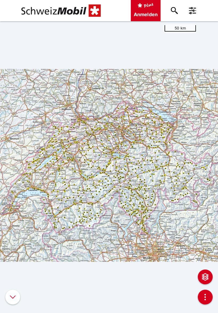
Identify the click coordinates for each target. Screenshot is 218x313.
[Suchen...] (174, 10)
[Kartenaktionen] (205, 297)
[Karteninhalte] (205, 276)
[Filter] (192, 10)
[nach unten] (12, 297)
